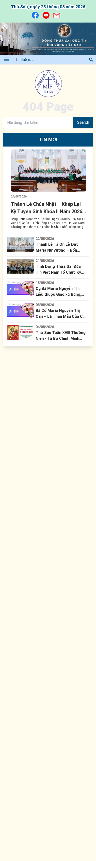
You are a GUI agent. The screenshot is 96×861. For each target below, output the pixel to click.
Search (83, 122)
